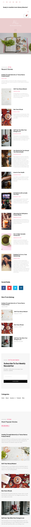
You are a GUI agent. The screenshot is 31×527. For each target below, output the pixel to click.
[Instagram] (3, 2)
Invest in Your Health (18, 172)
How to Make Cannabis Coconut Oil (19, 234)
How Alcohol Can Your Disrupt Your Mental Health (21, 151)
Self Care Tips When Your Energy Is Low (20, 130)
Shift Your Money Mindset (20, 89)
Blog (23, 398)
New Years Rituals (18, 109)
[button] (15, 30)
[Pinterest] (13, 2)
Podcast (19, 398)
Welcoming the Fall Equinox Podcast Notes (20, 214)
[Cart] (26, 15)
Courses (12, 398)
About (7, 398)
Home (2, 398)
